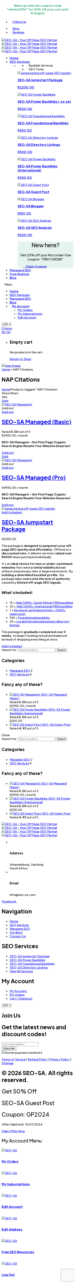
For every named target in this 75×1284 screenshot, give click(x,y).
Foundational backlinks (34, 617)
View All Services (21, 971)
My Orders (25, 310)
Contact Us (18, 936)
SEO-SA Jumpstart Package (30, 956)
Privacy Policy (60, 1059)
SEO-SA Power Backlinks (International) (40, 711)
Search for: (9, 650)
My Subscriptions (30, 313)
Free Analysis (19, 274)
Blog (13, 277)
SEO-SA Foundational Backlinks (32, 963)
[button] (12, 512)
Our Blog (16, 932)
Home (14, 58)
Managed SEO (20, 270)
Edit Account (27, 317)
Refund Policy (38, 1059)
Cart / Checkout (21, 998)
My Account (21, 306)
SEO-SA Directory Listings (29, 967)
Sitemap (8, 1063)
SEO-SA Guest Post (56, 724)
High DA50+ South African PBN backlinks (44, 602)
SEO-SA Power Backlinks (27, 960)
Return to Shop (20, 359)
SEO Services (20, 61)
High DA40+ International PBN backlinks (44, 606)
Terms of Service (14, 1059)
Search (61, 650)
